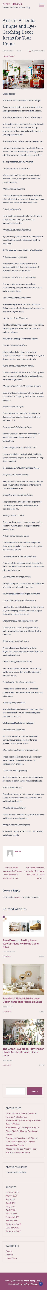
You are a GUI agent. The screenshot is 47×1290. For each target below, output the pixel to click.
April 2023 (10, 1210)
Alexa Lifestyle (13, 4)
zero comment (38, 51)
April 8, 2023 (7, 51)
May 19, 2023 (7, 1007)
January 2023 (12, 1220)
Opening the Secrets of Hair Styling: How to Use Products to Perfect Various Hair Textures (22, 1141)
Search (35, 1091)
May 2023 (10, 1206)
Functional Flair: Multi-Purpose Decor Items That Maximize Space (22, 1000)
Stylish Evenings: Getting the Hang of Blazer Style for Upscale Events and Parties (22, 1131)
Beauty (9, 1251)
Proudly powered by (19, 1280)
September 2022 (13, 1224)
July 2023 (10, 1199)
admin (19, 51)
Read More (7, 956)
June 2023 (10, 1203)
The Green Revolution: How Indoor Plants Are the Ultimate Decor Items (23, 1052)
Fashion (9, 1254)
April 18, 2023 (8, 1060)
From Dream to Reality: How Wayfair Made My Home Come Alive (21, 943)
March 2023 (11, 1213)
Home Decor (8, 56)
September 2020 (13, 1231)
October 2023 (12, 1192)
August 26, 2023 (9, 952)
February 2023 (12, 1217)
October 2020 (12, 1227)
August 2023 (11, 1195)
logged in (18, 897)
